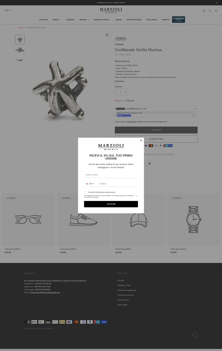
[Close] (141, 140)
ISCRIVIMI (111, 204)
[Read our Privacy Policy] (136, 195)
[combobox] (90, 184)
